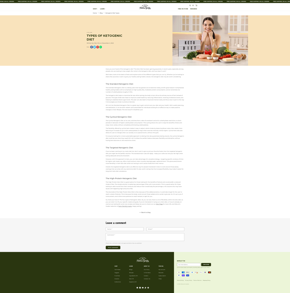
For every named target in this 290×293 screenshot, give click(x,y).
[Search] (190, 5)
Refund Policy (180, 280)
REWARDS (193, 9)
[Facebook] (137, 287)
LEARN (102, 9)
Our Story (146, 269)
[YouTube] (142, 287)
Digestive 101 (133, 282)
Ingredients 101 (133, 275)
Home (95, 13)
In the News (147, 272)
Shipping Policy (206, 280)
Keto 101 (131, 278)
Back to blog (146, 212)
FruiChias (117, 275)
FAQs (160, 278)
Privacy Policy (188, 280)
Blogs (131, 269)
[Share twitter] (94, 47)
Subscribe (206, 264)
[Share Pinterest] (97, 47)
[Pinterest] (148, 287)
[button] (196, 5)
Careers (146, 275)
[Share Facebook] (91, 47)
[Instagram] (140, 287)
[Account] (193, 5)
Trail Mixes (117, 269)
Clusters (116, 278)
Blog (101, 13)
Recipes (131, 272)
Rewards (161, 272)
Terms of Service (197, 280)
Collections (117, 282)
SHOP (95, 9)
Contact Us (147, 278)
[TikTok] (145, 287)
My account (162, 269)
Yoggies (116, 272)
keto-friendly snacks (125, 206)
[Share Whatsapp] (100, 47)
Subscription (162, 275)
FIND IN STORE (183, 9)
